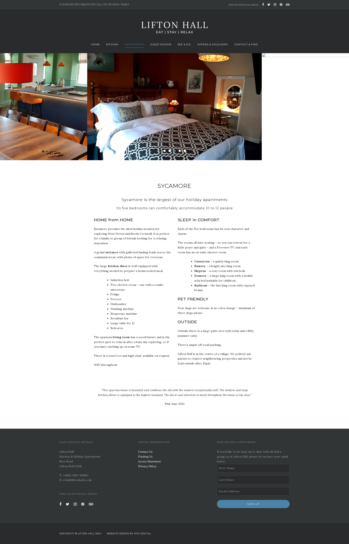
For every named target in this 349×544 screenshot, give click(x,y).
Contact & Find (246, 44)
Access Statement (149, 461)
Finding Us (145, 456)
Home (95, 44)
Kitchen (112, 44)
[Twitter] (269, 4)
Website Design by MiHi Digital (129, 533)
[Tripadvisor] (287, 4)
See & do (184, 44)
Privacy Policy (147, 466)
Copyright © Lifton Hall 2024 (80, 533)
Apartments (134, 44)
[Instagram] (275, 4)
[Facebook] (263, 4)
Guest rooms (160, 44)
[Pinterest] (281, 4)
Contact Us (145, 452)
